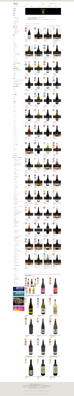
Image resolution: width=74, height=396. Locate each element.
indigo (15, 168)
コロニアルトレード (16, 210)
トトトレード (15, 234)
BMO (14, 246)
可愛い (15, 73)
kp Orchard (15, 209)
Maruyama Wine (16, 262)
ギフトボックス (15, 155)
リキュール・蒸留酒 (16, 53)
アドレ (15, 162)
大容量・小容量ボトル (16, 86)
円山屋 (15, 260)
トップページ (17, 6)
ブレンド (15, 100)
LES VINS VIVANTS (16, 279)
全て (25, 23)
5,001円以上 (15, 33)
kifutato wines (16, 198)
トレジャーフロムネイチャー (17, 235)
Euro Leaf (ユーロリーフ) (17, 81)
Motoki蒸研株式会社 (16, 265)
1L (14, 91)
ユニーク (15, 76)
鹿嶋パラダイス (16, 195)
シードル (15, 46)
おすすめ (14, 64)
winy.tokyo (15, 282)
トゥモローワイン (16, 232)
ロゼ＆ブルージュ (16, 25)
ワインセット (15, 66)
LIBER (15, 274)
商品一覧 (24, 6)
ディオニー (15, 229)
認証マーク (14, 78)
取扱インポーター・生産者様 (17, 157)
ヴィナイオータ (16, 182)
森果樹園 (15, 268)
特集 (13, 15)
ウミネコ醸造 (15, 187)
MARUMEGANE (16, 259)
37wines (15, 215)
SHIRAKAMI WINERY (16, 221)
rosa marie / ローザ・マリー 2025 (29, 335)
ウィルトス (15, 181)
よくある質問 (48, 6)
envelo (15, 171)
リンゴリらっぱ (16, 276)
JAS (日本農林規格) (16, 84)
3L (14, 88)
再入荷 (14, 13)
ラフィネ (15, 273)
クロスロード (15, 204)
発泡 (14, 43)
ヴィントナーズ (16, 184)
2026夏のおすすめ (16, 17)
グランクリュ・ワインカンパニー (18, 201)
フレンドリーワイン (16, 20)
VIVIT (14, 179)
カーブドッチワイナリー (17, 193)
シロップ (15, 58)
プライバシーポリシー (33, 390)
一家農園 (15, 173)
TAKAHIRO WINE (16, 226)
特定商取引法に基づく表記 (41, 390)
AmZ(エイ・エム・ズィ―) (17, 159)
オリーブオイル (16, 59)
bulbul (15, 257)
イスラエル (15, 133)
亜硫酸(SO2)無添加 (15, 68)
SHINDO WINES (16, 223)
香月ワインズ (15, 196)
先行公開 (14, 10)
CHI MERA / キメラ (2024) (40, 315)
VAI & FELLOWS (16, 176)
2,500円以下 (15, 28)
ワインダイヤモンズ (16, 284)
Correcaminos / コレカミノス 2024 (53, 315)
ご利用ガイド (31, 6)
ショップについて (40, 6)
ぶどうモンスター (16, 254)
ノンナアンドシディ (16, 243)
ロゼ (14, 41)
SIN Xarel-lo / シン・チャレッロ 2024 (29, 315)
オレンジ (15, 38)
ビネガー (15, 61)
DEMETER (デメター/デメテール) (18, 83)
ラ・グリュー (15, 271)
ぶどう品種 (14, 94)
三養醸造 (15, 220)
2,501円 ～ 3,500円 (16, 30)
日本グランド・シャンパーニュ (18, 240)
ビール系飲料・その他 (17, 54)
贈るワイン (15, 23)
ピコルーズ (15, 248)
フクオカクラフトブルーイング (18, 251)
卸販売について (57, 6)
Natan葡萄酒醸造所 (16, 237)
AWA (14, 190)
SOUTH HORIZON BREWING (17, 212)
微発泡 (15, 44)
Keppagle (15, 207)
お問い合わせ (47, 390)
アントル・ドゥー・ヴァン (17, 170)
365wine (15, 218)
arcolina (15, 165)
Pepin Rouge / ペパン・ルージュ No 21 (42, 335)
